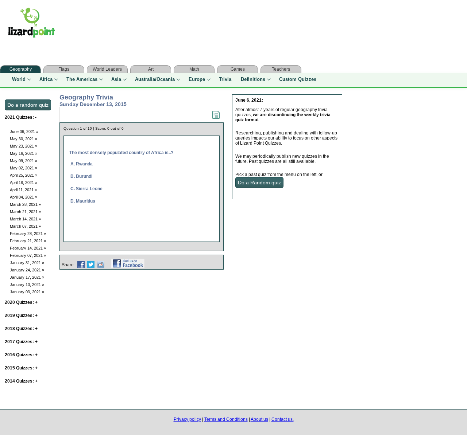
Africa (46, 79)
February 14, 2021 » (28, 248)
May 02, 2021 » (23, 168)
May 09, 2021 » (23, 160)
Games (238, 69)
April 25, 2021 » (23, 175)
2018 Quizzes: (21, 328)
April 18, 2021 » (23, 182)
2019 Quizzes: (21, 315)
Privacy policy (187, 419)
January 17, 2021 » (27, 277)
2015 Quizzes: (21, 368)
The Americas (81, 79)
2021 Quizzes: (20, 117)
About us (259, 419)
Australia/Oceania (155, 79)
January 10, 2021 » (27, 284)
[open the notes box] (216, 117)
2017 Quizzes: (21, 341)
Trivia (225, 79)
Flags (63, 69)
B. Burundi (81, 176)
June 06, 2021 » (24, 131)
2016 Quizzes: (21, 354)
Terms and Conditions (226, 419)
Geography (20, 69)
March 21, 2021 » (25, 211)
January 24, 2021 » (27, 270)
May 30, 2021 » (23, 139)
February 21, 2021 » (28, 241)
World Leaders (107, 69)
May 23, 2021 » (23, 146)
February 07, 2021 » (28, 255)
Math (194, 69)
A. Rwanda (81, 163)
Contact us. (282, 419)
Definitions (253, 79)
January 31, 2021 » (27, 262)
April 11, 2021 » (23, 190)
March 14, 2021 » (25, 219)
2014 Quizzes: (21, 381)
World (19, 79)
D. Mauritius (82, 201)
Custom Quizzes (297, 79)
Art (151, 69)
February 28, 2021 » (28, 233)
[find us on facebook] (127, 264)
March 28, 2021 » (25, 204)
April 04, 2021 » (23, 197)
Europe (197, 79)
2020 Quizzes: (21, 302)
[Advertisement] (207, 24)
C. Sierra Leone (86, 188)
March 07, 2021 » (25, 226)
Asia (116, 79)
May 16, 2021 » (23, 153)
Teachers (281, 69)
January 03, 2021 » (27, 292)
